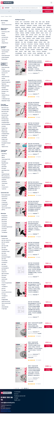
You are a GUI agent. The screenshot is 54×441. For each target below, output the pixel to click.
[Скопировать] (38, 73)
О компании (17, 391)
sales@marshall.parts (8, 402)
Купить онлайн (48, 65)
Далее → (26, 388)
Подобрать (48, 11)
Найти (48, 7)
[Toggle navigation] (51, 2)
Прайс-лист (17, 400)
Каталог (7, 7)
